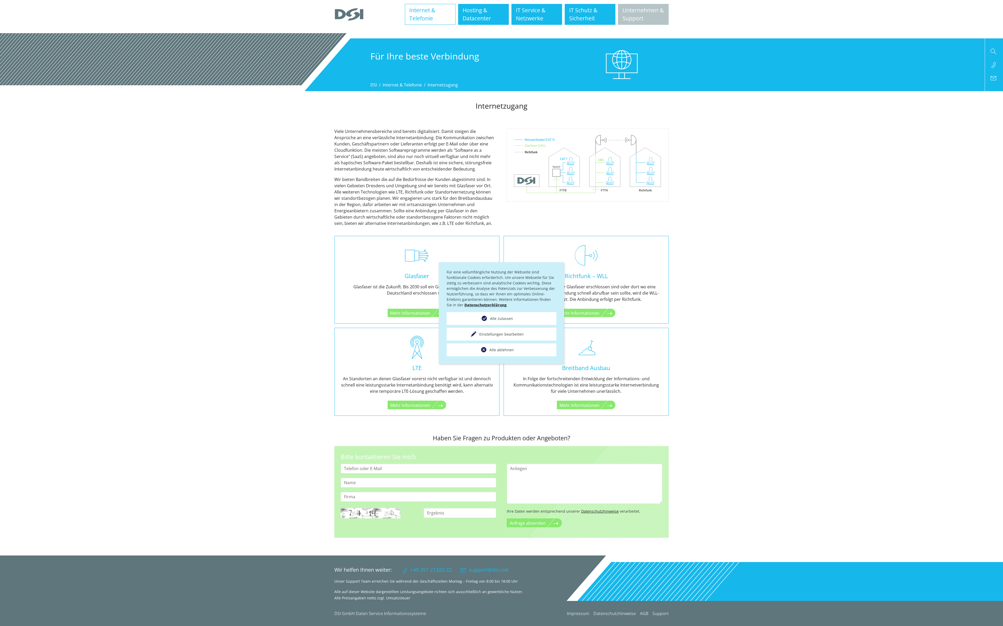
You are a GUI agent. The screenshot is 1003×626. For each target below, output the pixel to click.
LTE (417, 368)
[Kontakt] (994, 78)
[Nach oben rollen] (991, 614)
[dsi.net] (349, 14)
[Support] (994, 64)
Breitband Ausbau (586, 368)
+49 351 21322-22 (431, 569)
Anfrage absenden (528, 523)
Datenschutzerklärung (485, 304)
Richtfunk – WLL (586, 276)
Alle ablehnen (501, 349)
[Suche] (994, 51)
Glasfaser (417, 276)
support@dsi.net (489, 569)
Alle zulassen (501, 318)
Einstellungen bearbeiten (501, 334)
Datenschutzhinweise (600, 511)
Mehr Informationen (410, 313)
